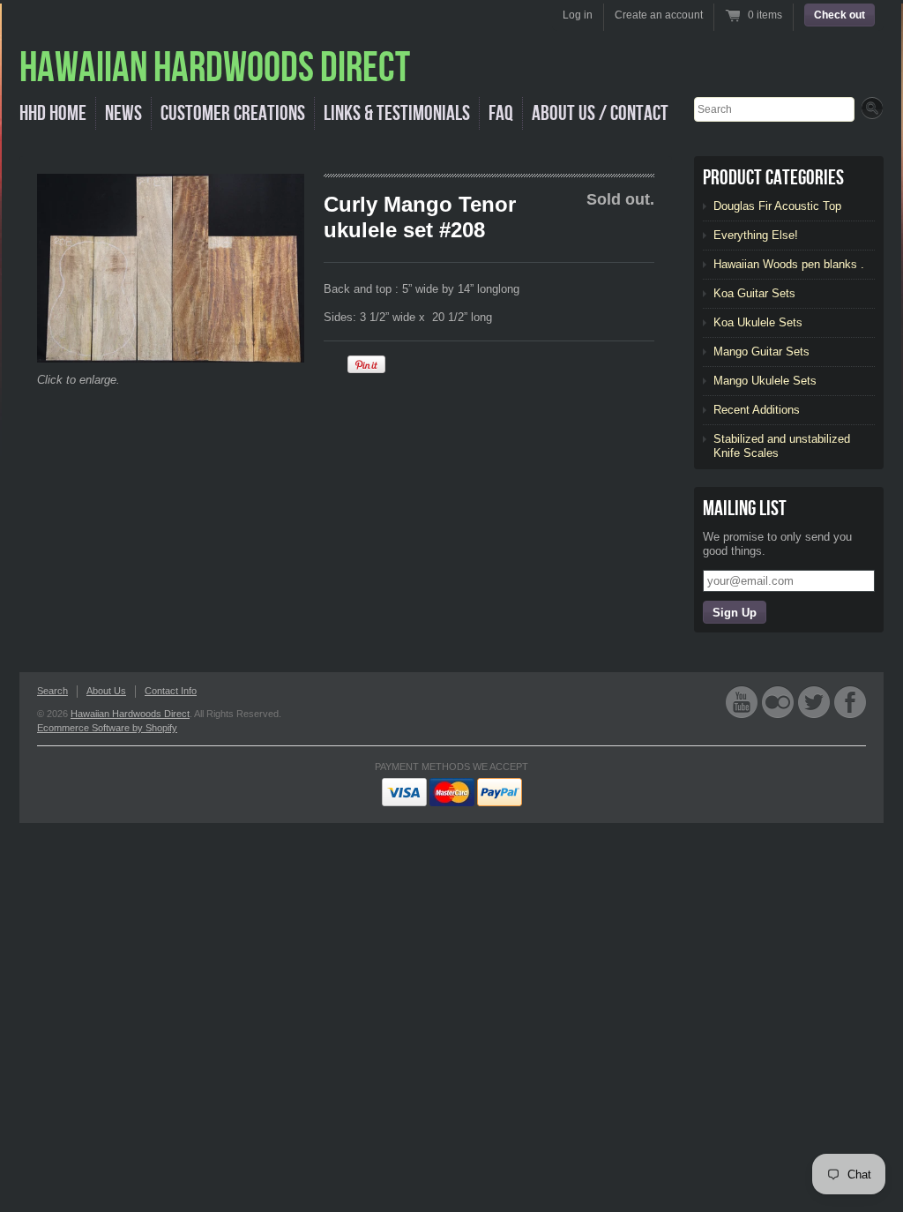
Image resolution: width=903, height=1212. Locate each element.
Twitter (814, 701)
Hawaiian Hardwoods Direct (130, 713)
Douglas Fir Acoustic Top (777, 206)
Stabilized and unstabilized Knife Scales (781, 446)
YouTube (741, 701)
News (123, 113)
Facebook (850, 701)
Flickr (778, 701)
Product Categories (773, 178)
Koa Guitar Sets (754, 293)
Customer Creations (232, 113)
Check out (839, 15)
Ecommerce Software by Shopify (107, 727)
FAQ (501, 113)
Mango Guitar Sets (761, 351)
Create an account (659, 15)
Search (52, 690)
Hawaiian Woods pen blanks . (788, 264)
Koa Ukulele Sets (757, 322)
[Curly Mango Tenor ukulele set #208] (170, 268)
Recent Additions (756, 409)
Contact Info (171, 690)
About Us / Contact (600, 113)
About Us (106, 690)
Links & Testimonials (397, 113)
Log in (578, 15)
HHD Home (52, 113)
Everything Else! (755, 235)
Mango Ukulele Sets (765, 380)
